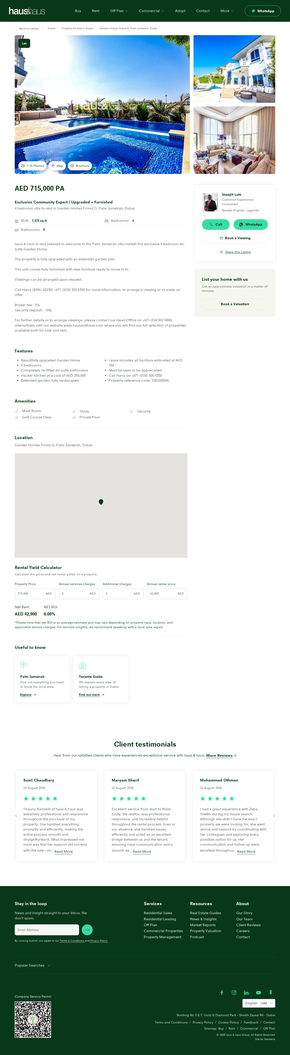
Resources (201, 903)
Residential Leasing (160, 919)
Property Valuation (205, 931)
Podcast (197, 937)
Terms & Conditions (72, 940)
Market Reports (203, 925)
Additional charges (117, 584)
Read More (63, 851)
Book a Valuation (235, 304)
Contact (203, 11)
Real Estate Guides (205, 913)
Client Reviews (248, 925)
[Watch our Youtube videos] (258, 992)
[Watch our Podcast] (270, 992)
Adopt (180, 11)
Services (153, 903)
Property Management (162, 937)
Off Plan (150, 925)
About (242, 903)
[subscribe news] (87, 929)
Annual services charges (77, 584)
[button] (27, 29)
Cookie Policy (228, 1022)
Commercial (249, 1028)
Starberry (269, 1039)
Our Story (244, 913)
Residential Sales (158, 913)
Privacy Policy (98, 940)
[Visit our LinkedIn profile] (246, 992)
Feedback (251, 1022)
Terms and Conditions (171, 1022)
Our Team (244, 919)
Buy (78, 11)
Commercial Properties (163, 931)
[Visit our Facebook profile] (221, 992)
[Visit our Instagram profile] (234, 992)
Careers (243, 931)
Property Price (25, 584)
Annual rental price (161, 584)
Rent (95, 11)
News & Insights (203, 919)
